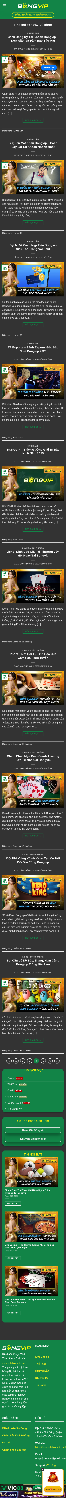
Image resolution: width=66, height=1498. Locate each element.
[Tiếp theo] (57, 1060)
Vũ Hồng (46, 25)
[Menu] (4, 5)
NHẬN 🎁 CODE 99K (53, 1489)
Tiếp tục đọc (33, 120)
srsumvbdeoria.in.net (13, 1363)
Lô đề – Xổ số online (32, 855)
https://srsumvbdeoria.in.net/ (50, 1447)
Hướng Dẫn (33, 33)
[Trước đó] (9, 1060)
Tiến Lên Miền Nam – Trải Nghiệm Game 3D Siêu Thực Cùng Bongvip (30, 1301)
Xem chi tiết (13, 1203)
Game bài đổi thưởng (33, 548)
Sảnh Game (33, 344)
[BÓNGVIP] (33, 5)
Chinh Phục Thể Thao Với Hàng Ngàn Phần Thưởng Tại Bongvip (27, 1191)
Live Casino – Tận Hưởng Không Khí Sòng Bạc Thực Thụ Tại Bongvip (29, 1246)
